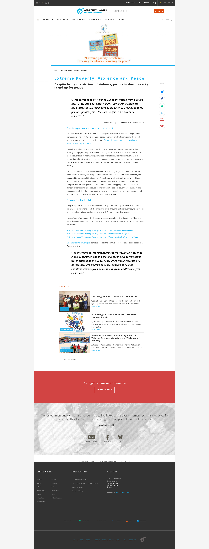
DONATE (159, 11)
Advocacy (109, 20)
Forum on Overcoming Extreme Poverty (85, 483)
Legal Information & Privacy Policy (110, 540)
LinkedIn (143, 521)
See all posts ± (70, 359)
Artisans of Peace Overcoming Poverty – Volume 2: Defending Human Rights (98, 233)
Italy (52, 487)
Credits (89, 540)
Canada (53, 479)
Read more (96, 306)
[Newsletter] (37, 3)
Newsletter (86, 521)
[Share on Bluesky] (162, 92)
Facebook (102, 521)
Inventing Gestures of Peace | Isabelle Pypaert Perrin (113, 316)
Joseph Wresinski (77, 487)
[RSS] (46, 3)
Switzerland (40, 498)
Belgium (39, 479)
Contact (132, 540)
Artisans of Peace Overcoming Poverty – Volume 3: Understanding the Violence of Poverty (103, 237)
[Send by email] (162, 106)
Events (121, 20)
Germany (54, 483)
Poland (39, 494)
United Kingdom (56, 498)
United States (41, 502)
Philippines (55, 491)
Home (56, 70)
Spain (53, 494)
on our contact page (123, 493)
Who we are (78, 540)
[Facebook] (40, 3)
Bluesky (118, 521)
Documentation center (79, 479)
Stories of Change (77, 491)
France (39, 483)
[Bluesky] (43, 3)
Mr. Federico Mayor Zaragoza (79, 243)
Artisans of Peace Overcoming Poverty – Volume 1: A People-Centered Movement (100, 230)
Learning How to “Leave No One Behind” (114, 296)
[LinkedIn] (49, 3)
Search (165, 20)
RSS (130, 521)
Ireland (39, 487)
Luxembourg (41, 491)
